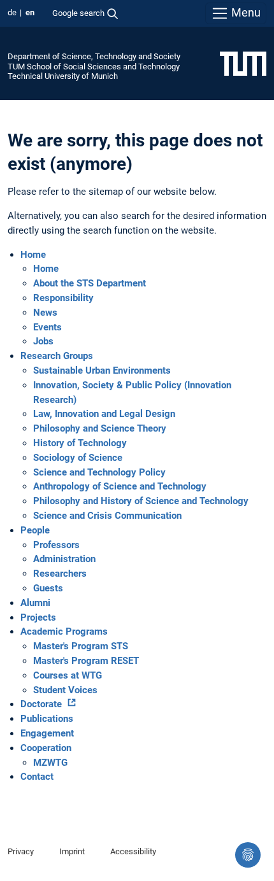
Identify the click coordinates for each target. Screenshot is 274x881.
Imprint (72, 851)
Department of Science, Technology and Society (94, 56)
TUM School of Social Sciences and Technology (94, 66)
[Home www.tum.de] (243, 63)
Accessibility (133, 851)
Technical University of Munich (63, 76)
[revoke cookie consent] (248, 855)
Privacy (21, 851)
